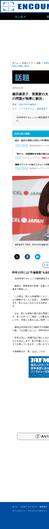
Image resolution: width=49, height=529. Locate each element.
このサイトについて (28, 507)
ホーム (15, 507)
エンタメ (20, 16)
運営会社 (43, 507)
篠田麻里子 (42, 109)
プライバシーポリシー (37, 511)
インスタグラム (26, 109)
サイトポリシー (19, 511)
